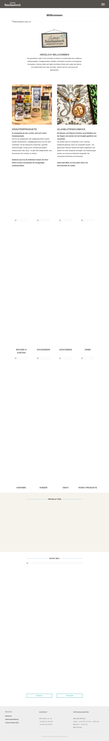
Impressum (8, 716)
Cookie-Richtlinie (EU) (12, 722)
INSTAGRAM (69, 695)
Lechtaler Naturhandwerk (51, 736)
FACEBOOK (39, 695)
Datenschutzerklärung (11, 719)
